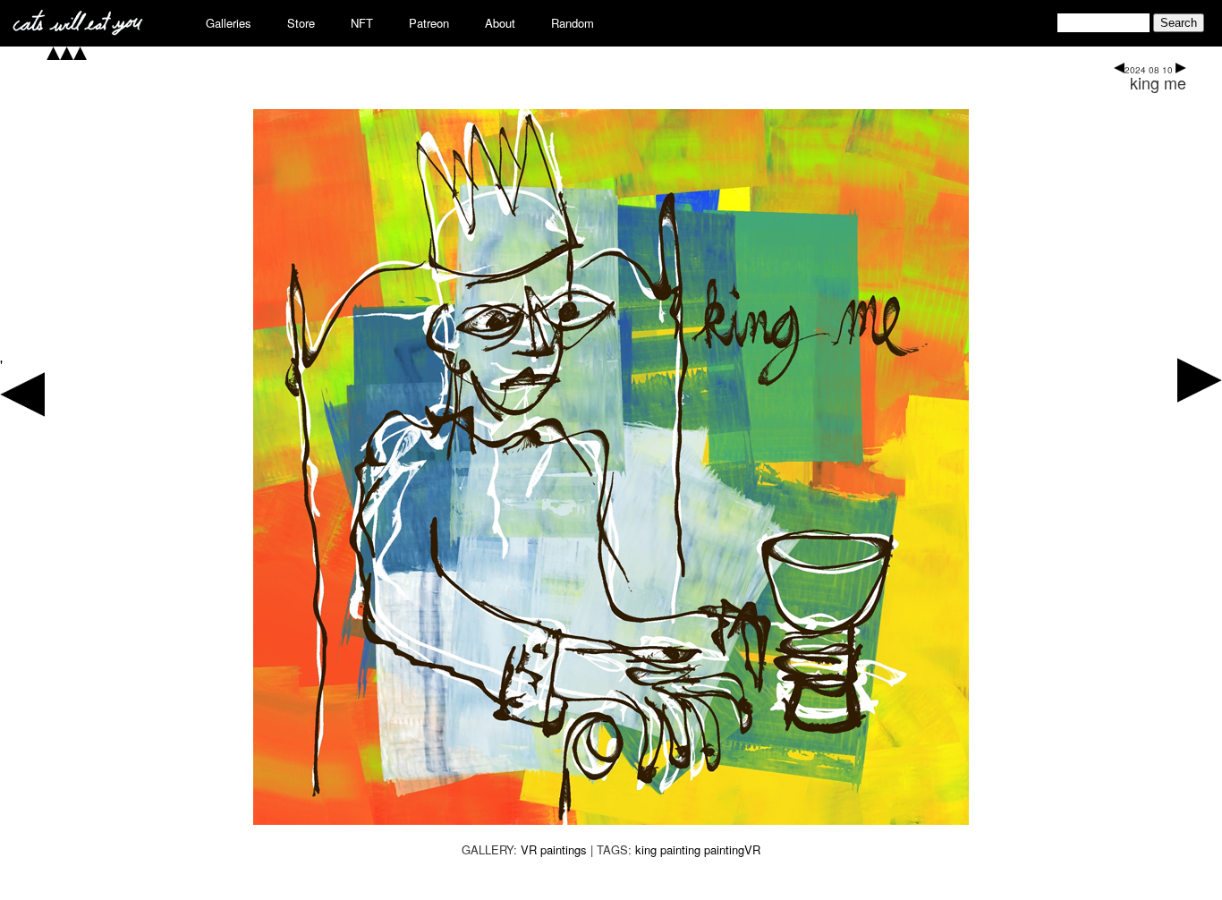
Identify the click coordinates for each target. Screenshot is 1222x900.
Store (301, 22)
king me (1158, 82)
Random (572, 22)
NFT (362, 22)
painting (680, 849)
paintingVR (732, 849)
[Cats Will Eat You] (78, 30)
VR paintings (554, 849)
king (646, 849)
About (500, 22)
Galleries (228, 22)
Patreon (429, 22)
